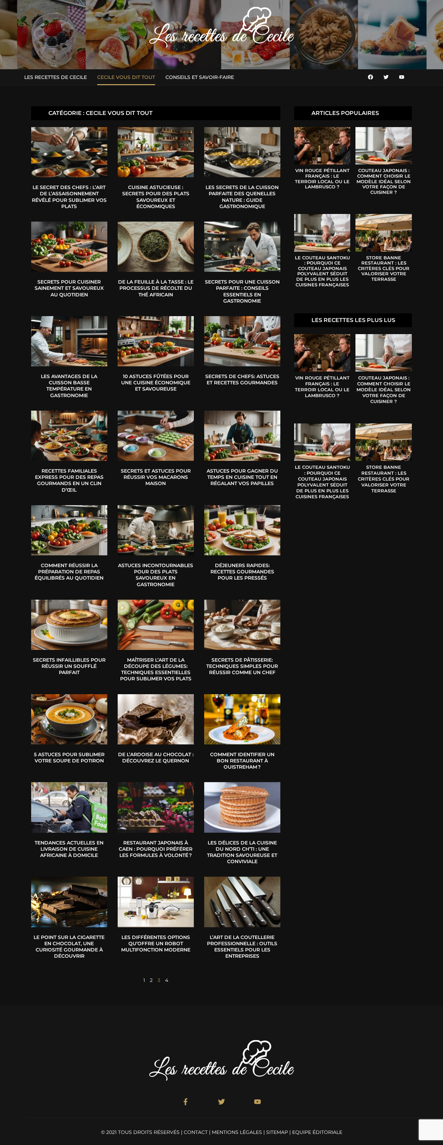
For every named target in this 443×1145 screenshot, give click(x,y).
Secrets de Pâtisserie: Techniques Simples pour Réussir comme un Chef (242, 666)
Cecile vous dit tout (126, 77)
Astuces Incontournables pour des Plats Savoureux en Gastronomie (155, 575)
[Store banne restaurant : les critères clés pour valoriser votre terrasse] (383, 232)
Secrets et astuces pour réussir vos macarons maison (156, 477)
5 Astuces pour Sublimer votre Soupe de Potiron (69, 757)
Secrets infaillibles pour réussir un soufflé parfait (69, 666)
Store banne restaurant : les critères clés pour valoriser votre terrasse (383, 268)
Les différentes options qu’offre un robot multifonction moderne (155, 943)
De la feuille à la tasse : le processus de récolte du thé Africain (155, 288)
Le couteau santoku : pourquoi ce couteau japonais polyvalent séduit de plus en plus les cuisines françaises (322, 271)
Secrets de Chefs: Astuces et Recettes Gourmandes (242, 379)
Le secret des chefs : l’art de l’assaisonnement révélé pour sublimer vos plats (69, 196)
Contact (196, 1132)
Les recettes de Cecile (55, 77)
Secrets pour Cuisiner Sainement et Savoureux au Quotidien (69, 288)
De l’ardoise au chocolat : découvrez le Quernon (155, 757)
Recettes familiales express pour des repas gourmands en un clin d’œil (69, 480)
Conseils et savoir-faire (199, 77)
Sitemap (277, 1132)
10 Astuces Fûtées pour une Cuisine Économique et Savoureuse (155, 382)
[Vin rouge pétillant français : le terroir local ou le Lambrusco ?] (322, 145)
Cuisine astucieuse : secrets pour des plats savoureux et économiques (155, 196)
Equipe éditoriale (317, 1132)
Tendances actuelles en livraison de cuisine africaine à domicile (69, 849)
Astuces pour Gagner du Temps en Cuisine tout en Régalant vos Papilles (242, 477)
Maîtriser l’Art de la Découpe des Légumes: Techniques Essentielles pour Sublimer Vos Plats (155, 669)
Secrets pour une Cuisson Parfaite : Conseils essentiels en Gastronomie (242, 291)
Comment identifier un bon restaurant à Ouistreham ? (242, 760)
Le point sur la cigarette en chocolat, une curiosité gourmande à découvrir (69, 946)
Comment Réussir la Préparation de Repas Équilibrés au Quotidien (69, 571)
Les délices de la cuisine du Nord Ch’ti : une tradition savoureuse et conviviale (242, 852)
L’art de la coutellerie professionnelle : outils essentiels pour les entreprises (242, 946)
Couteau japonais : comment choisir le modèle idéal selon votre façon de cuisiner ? (383, 181)
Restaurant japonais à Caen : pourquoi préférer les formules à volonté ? (155, 849)
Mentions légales (237, 1132)
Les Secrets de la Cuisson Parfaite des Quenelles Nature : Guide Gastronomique (242, 196)
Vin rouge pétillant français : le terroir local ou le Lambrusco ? (322, 178)
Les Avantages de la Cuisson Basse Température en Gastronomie (69, 386)
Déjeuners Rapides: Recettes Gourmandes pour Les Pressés (242, 571)
